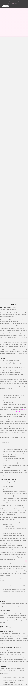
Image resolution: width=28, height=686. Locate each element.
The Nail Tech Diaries (14, 4)
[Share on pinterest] (17, 1)
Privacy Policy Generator (19, 411)
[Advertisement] (14, 22)
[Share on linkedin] (14, 1)
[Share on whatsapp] (20, 1)
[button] (26, 6)
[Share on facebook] (7, 1)
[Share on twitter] (10, 1)
